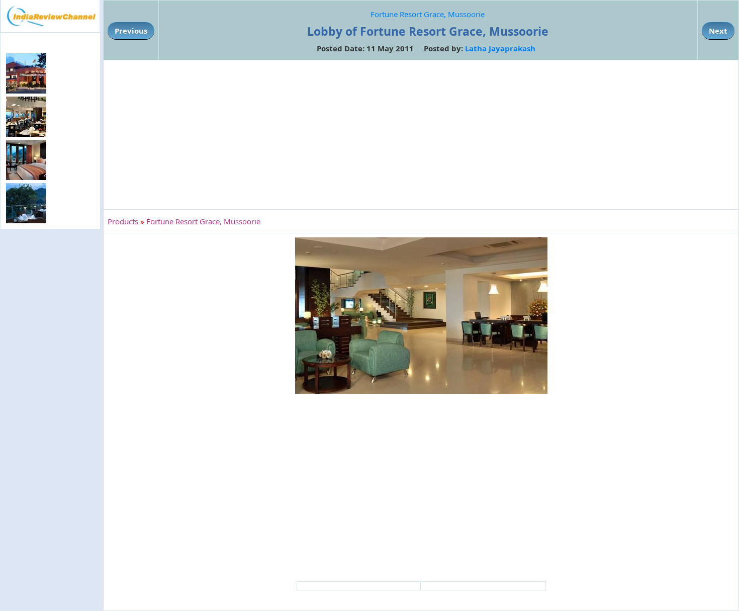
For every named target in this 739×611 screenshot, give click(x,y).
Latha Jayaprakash (500, 48)
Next (718, 31)
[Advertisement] (50, 395)
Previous (131, 31)
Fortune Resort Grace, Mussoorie (428, 14)
